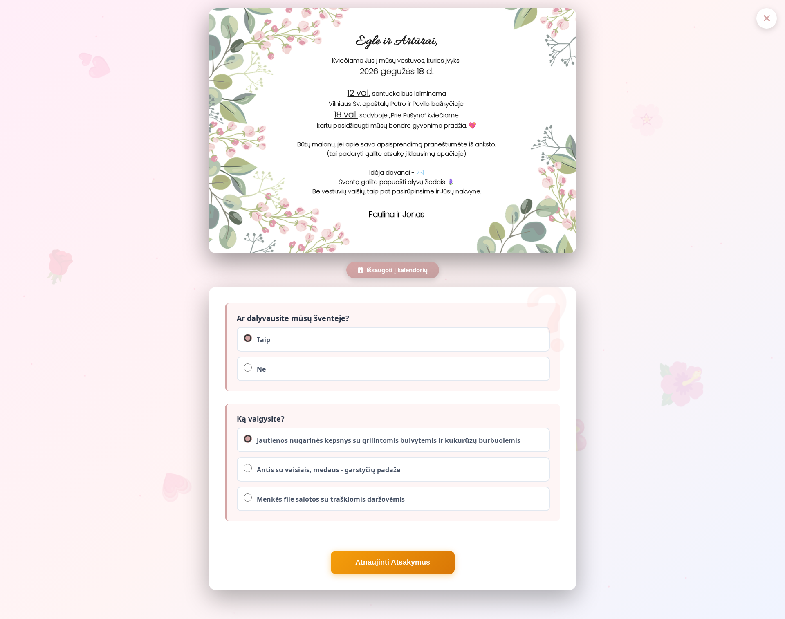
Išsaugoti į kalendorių (397, 270)
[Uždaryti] (766, 18)
